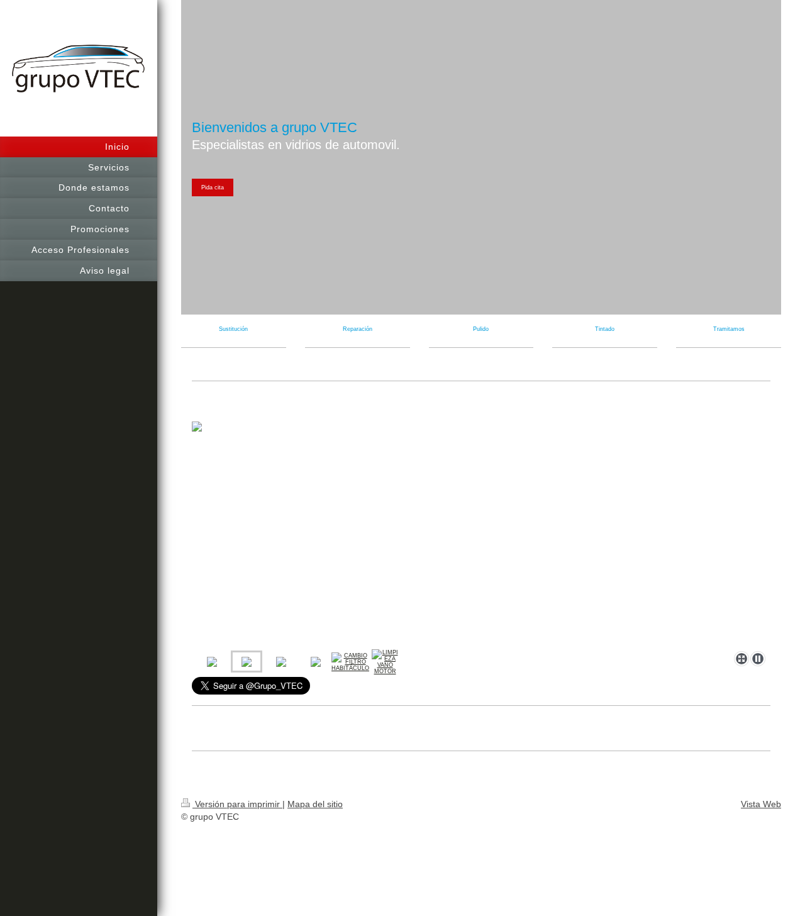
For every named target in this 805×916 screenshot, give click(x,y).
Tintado (604, 329)
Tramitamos (729, 329)
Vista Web (761, 804)
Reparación (357, 329)
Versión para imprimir (237, 804)
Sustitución (233, 329)
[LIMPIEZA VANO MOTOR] (385, 661)
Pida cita (212, 187)
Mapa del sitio (315, 804)
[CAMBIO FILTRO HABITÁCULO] (350, 661)
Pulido (481, 329)
